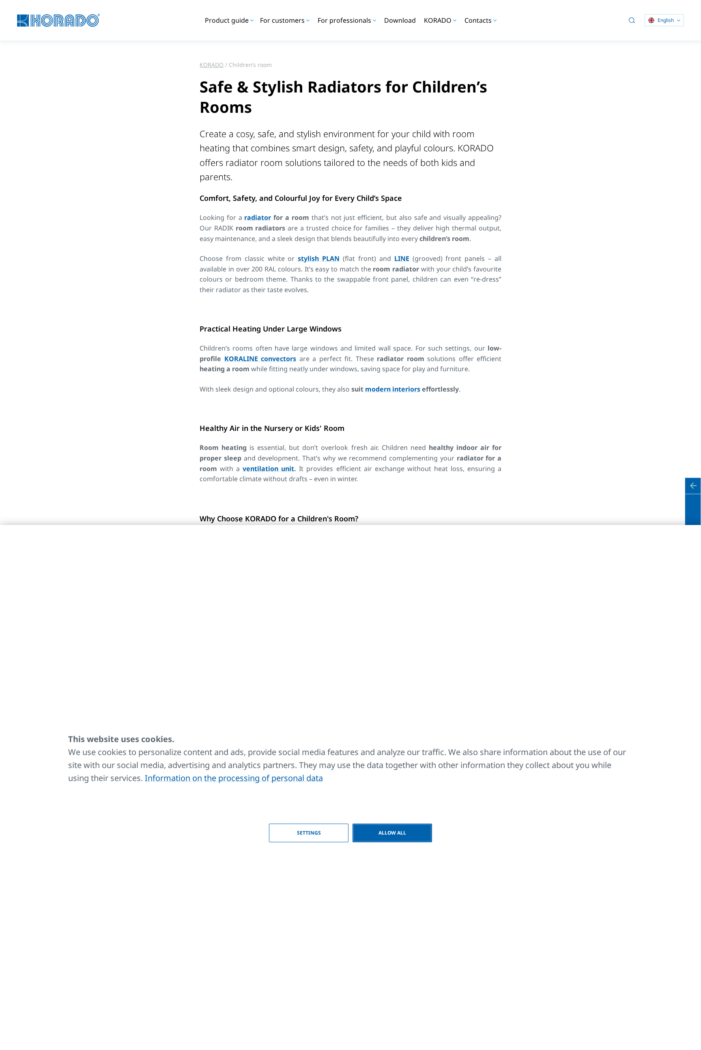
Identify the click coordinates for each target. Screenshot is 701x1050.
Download (400, 20)
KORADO (212, 65)
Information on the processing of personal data (234, 777)
